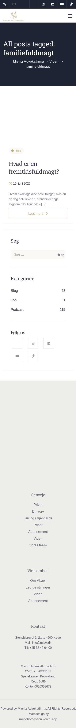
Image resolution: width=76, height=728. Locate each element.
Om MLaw (38, 580)
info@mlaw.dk (42, 642)
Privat (38, 505)
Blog (18, 150)
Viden (38, 538)
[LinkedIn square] (52, 4)
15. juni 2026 (21, 183)
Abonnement (38, 532)
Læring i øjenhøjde (38, 518)
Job (13, 300)
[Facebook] (34, 4)
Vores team (38, 545)
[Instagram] (43, 4)
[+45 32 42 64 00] (5, 4)
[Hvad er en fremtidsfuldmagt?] (38, 121)
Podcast (17, 310)
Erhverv (38, 511)
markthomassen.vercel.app (38, 719)
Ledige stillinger (38, 587)
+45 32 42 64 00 (41, 647)
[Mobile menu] (70, 16)
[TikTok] (71, 4)
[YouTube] (62, 4)
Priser (38, 525)
